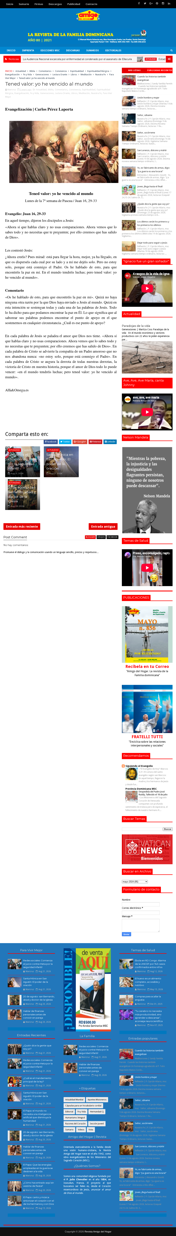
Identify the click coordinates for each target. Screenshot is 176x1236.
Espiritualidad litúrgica (98, 71)
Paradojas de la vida (136, 326)
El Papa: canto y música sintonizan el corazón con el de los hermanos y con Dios (38, 1200)
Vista (91, 1129)
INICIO (11, 50)
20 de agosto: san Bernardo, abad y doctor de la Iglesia (22, 494)
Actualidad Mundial (74, 1099)
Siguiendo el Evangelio (139, 766)
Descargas (55, 4)
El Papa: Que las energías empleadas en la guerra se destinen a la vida (38, 1168)
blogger (90, 537)
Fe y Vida (27, 74)
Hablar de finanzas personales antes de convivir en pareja (34, 1014)
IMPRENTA (28, 50)
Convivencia (61, 71)
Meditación (86, 74)
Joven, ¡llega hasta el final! (150, 186)
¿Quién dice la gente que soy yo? (153, 204)
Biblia (32, 71)
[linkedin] (169, 3)
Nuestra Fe (100, 74)
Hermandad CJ (97, 1111)
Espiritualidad (77, 71)
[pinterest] (157, 3)
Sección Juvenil (97, 1123)
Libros (74, 74)
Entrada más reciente (22, 526)
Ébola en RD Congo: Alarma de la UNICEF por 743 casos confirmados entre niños (150, 963)
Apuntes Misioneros (97, 1099)
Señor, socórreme (146, 132)
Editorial (69, 1111)
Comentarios (45, 71)
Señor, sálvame (144, 115)
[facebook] (139, 3)
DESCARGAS (73, 50)
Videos (81, 1129)
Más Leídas (134, 70)
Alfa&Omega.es (17, 389)
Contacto (91, 4)
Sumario (24, 4)
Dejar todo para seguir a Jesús (152, 242)
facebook (112, 537)
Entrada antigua (103, 526)
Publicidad (73, 4)
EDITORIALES (113, 50)
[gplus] (151, 3)
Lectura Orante (60, 74)
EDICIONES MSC (50, 50)
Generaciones (42, 74)
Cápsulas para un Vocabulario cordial (83, 1105)
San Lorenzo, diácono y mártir (152, 150)
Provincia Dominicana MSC (141, 788)
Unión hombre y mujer (148, 97)
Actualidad (118, 59)
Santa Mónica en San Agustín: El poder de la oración (59, 461)
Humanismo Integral (75, 1117)
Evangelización (12, 74)
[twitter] (145, 3)
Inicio (9, 4)
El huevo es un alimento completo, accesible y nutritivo (148, 982)
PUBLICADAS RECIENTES (159, 70)
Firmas (39, 4)
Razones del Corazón (75, 1123)
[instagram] (163, 3)
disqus (101, 537)
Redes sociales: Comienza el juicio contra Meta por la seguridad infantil (22, 459)
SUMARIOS (92, 50)
